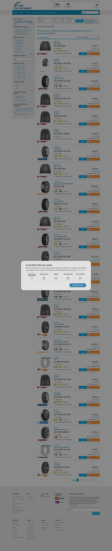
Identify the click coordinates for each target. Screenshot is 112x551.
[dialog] (56, 275)
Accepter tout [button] (78, 285)
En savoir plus (81, 270)
